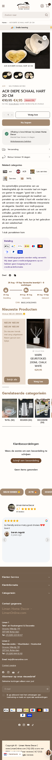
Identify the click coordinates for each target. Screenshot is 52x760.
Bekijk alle (12, 379)
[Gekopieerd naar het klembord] (15, 275)
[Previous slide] (4, 539)
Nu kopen (26, 122)
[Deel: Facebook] (10, 275)
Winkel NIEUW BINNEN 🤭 (13, 313)
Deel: (4, 275)
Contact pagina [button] (9, 665)
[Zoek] (46, 15)
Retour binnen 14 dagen (19, 157)
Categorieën (8, 593)
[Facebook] (4, 672)
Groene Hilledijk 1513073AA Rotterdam (11, 649)
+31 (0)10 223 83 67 (13, 635)
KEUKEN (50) (26, 420)
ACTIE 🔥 (32, 492)
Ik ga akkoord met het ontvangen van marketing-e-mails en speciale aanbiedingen (27, 696)
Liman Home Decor (25, 505)
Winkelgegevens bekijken (20, 141)
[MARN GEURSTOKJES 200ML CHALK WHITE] (38, 333)
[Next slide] (47, 539)
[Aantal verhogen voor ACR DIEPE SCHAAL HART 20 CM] (12, 115)
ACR (3, 86)
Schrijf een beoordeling (26, 460)
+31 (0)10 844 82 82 (13, 653)
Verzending (13, 149)
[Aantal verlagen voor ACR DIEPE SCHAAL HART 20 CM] (4, 115)
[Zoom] (44, 37)
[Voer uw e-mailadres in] (47, 689)
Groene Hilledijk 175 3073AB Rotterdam (11, 630)
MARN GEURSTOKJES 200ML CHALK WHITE (38, 360)
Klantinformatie (10, 585)
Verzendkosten (14, 104)
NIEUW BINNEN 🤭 (11, 492)
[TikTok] (19, 672)
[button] (12, 754)
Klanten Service (10, 577)
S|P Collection (38, 351)
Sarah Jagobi (10, 532)
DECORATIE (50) (42, 421)
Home (4, 22)
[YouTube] (14, 672)
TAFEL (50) (10, 420)
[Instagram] (9, 672)
